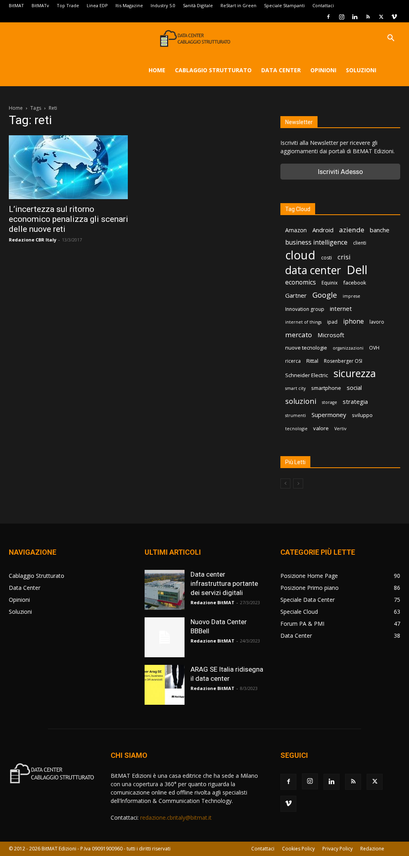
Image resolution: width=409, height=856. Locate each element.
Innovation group (304, 309)
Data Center (281, 70)
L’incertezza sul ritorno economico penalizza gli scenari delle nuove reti (68, 219)
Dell (357, 270)
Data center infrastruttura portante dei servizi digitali (224, 583)
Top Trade (68, 5)
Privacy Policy (337, 848)
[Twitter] (381, 16)
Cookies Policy (298, 848)
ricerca (293, 361)
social (354, 387)
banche (379, 230)
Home (157, 70)
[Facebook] (328, 16)
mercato (298, 334)
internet (341, 308)
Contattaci (323, 5)
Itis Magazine (129, 5)
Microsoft (331, 335)
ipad (332, 321)
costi (326, 257)
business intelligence (316, 242)
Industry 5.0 (163, 5)
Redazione (372, 848)
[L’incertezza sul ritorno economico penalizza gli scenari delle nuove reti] (69, 167)
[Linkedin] (355, 16)
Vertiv (340, 428)
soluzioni (300, 401)
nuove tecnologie (306, 347)
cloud (300, 255)
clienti (359, 242)
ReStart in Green (238, 5)
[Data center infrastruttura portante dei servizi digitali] (165, 590)
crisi (344, 257)
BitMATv (40, 5)
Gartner (296, 295)
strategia (355, 401)
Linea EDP (97, 5)
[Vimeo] (394, 16)
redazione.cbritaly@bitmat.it (176, 817)
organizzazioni (348, 348)
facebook (354, 282)
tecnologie (296, 428)
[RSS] (368, 16)
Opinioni (323, 70)
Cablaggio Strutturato (213, 70)
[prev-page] (285, 483)
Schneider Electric (306, 375)
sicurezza (355, 373)
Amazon (296, 230)
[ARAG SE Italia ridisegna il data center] (165, 685)
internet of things (303, 322)
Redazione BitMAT (212, 602)
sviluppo (362, 415)
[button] (390, 39)
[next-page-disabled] (298, 483)
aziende (351, 229)
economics (300, 282)
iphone (353, 321)
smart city (295, 388)
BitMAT (16, 5)
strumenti (295, 415)
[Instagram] (341, 16)
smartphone (326, 387)
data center (313, 270)
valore (321, 428)
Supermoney (329, 415)
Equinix (330, 282)
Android (323, 230)
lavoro (376, 321)
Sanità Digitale (198, 5)
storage (329, 402)
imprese (351, 296)
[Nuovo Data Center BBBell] (165, 637)
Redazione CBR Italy (32, 240)
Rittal (312, 360)
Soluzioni (361, 70)
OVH (374, 347)
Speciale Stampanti (284, 5)
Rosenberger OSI (343, 361)
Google (324, 295)
